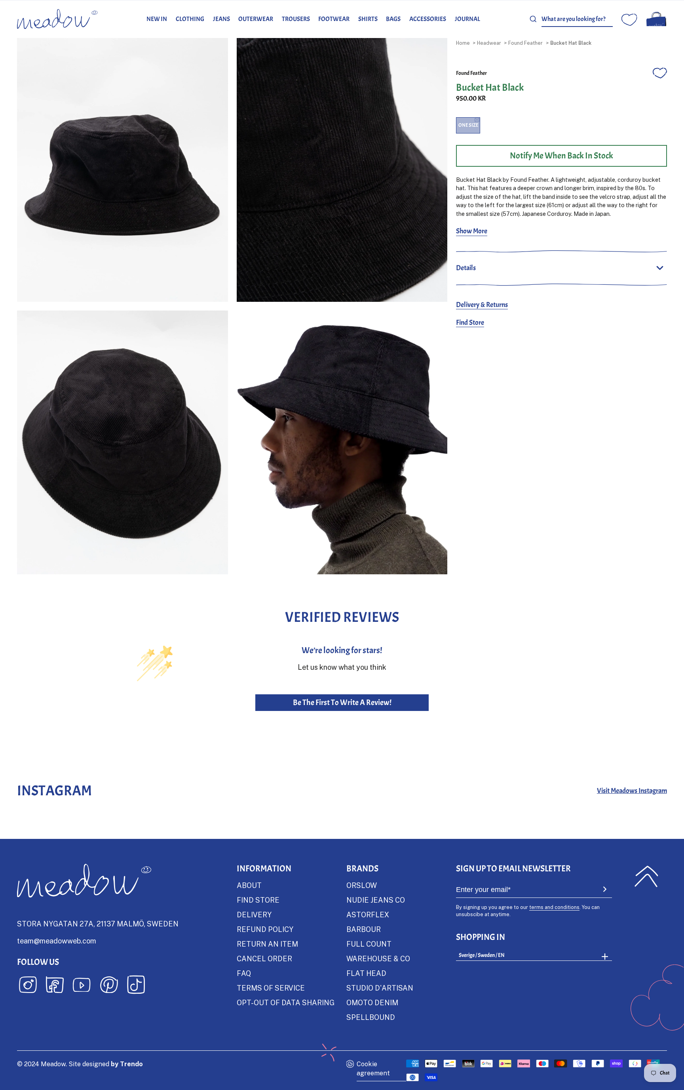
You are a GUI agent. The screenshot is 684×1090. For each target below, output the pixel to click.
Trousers (296, 19)
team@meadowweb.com (56, 940)
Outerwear (255, 19)
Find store (258, 900)
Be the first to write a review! (342, 702)
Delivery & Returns (482, 304)
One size (468, 125)
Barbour (363, 929)
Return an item (267, 943)
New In (156, 19)
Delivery (254, 914)
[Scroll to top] (646, 876)
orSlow (361, 885)
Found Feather (525, 43)
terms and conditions (554, 907)
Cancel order (264, 958)
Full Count (368, 943)
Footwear (334, 19)
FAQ (244, 973)
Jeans (221, 19)
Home (463, 43)
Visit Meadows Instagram (632, 790)
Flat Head (366, 973)
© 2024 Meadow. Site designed (80, 1064)
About (249, 885)
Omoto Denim (372, 1002)
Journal (467, 19)
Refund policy (265, 929)
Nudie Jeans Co (375, 900)
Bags (393, 19)
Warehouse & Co (378, 958)
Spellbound (370, 1017)
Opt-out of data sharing (285, 1002)
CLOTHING (190, 19)
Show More (471, 231)
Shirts (368, 19)
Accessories (427, 19)
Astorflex (367, 914)
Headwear (489, 43)
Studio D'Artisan (379, 987)
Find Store (470, 322)
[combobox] (577, 19)
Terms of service (271, 987)
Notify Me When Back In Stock (561, 155)
